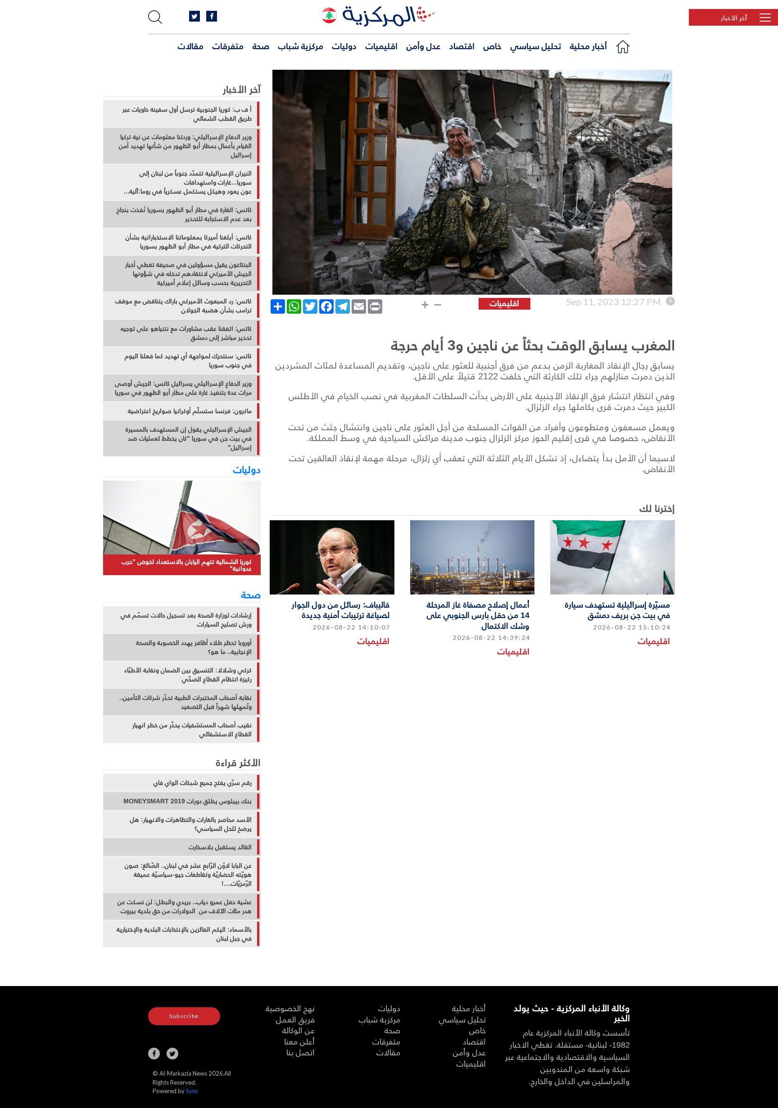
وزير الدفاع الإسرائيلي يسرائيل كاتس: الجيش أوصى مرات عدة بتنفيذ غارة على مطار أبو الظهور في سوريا (183, 388)
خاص (493, 45)
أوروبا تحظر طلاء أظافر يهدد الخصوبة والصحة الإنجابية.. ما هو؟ (194, 647)
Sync (192, 1090)
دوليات (344, 45)
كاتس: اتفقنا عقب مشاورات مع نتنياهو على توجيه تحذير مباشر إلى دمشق (186, 333)
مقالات (191, 45)
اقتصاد (462, 45)
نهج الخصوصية (290, 1008)
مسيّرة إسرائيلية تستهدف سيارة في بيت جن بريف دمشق (617, 609)
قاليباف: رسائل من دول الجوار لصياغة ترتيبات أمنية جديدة (340, 609)
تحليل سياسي (536, 45)
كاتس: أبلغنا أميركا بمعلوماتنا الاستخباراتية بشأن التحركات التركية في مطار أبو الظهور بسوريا (189, 242)
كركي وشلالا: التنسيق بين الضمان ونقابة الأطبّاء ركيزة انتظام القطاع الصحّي (188, 675)
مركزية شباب (300, 45)
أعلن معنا (299, 1041)
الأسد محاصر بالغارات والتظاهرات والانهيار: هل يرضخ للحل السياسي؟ (191, 824)
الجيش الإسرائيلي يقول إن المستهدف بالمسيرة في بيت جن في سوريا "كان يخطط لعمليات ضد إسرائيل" (189, 438)
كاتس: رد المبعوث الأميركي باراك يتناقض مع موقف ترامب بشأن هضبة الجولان (183, 306)
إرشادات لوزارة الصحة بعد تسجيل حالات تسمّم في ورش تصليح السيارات (186, 620)
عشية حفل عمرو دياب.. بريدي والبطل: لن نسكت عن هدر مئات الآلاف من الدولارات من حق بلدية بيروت (185, 906)
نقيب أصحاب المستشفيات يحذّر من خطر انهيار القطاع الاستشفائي (192, 730)
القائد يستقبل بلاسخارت (220, 846)
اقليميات (382, 45)
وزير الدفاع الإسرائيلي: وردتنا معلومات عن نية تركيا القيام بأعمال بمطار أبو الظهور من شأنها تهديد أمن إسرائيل (185, 145)
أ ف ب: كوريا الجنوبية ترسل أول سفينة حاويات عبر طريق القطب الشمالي (187, 114)
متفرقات (228, 45)
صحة (261, 45)
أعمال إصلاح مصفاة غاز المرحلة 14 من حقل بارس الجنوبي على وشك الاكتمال (478, 614)
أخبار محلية (588, 45)
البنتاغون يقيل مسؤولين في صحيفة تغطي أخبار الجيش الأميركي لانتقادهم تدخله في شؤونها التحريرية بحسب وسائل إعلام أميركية (188, 273)
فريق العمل (295, 1019)
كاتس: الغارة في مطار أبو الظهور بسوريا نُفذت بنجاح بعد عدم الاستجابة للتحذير (184, 214)
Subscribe (184, 1016)
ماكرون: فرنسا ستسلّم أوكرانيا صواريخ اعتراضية (190, 410)
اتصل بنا (300, 1052)
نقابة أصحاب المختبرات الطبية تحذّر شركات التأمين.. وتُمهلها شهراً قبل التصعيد (185, 702)
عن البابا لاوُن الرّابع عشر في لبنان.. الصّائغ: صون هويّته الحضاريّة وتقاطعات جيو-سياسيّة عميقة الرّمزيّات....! (188, 874)
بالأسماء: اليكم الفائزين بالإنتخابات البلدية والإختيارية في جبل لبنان (184, 934)
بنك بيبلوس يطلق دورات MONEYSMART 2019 (187, 801)
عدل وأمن (423, 45)
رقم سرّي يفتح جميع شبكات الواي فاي (203, 782)
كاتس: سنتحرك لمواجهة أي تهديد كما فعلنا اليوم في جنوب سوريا (188, 360)
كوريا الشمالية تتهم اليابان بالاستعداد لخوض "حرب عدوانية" (187, 565)
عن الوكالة (298, 1030)
